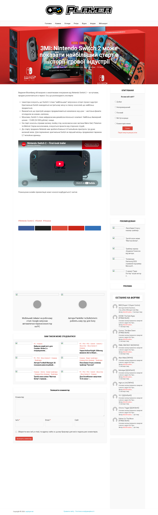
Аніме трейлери (51, 372)
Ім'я (17, 420)
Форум (93, 23)
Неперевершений (123, 107)
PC (35, 344)
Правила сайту (69, 511)
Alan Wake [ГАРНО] (126, 358)
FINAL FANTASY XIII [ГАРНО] (129, 345)
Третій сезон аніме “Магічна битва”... (133, 240)
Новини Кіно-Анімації (87, 360)
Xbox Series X (92, 346)
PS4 (84, 344)
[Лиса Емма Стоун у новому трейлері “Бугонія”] (119, 230)
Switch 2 (99, 344)
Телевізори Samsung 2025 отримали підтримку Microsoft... (133, 262)
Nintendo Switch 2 (27, 221)
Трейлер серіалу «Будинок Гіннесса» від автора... (133, 251)
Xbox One (83, 346)
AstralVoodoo (127, 312)
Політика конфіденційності (84, 511)
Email (48, 420)
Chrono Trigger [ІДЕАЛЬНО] (129, 408)
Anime (43, 372)
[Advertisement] (60, 262)
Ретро (76, 23)
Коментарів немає (124, 123)
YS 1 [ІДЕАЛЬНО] (125, 395)
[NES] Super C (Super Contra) (129, 305)
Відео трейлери (91, 358)
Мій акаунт (103, 23)
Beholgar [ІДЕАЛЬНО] (127, 370)
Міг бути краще (122, 118)
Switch (75, 43)
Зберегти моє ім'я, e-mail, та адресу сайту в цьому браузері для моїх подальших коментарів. (58, 432)
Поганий (120, 113)
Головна (48, 23)
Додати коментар (76, 67)
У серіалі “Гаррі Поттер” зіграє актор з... (133, 273)
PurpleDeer (91, 67)
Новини (58, 23)
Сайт (77, 420)
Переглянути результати (127, 133)
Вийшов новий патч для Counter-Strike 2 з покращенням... (43, 348)
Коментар (19, 397)
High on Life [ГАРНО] (126, 383)
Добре (119, 102)
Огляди (67, 23)
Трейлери (38, 360)
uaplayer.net (29, 511)
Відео (84, 23)
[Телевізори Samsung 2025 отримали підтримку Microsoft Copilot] (119, 261)
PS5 (88, 344)
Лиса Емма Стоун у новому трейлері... (133, 229)
